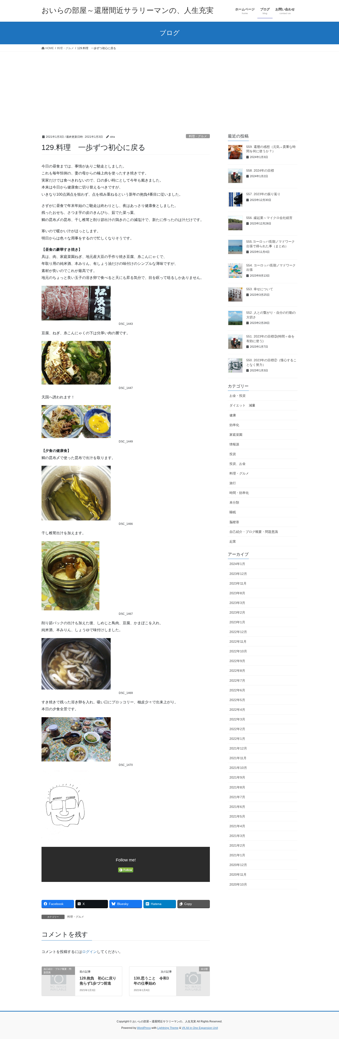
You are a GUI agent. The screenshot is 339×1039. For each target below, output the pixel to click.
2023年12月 (238, 574)
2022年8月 (237, 670)
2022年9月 (237, 661)
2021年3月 (237, 836)
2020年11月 (238, 874)
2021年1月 (237, 855)
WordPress (144, 1028)
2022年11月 (238, 641)
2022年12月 (238, 632)
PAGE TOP (327, 1004)
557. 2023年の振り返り (263, 194)
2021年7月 (237, 797)
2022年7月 (237, 680)
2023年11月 (238, 583)
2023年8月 (237, 593)
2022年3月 (237, 719)
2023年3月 (237, 603)
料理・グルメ (198, 136)
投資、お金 (237, 464)
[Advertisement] (169, 86)
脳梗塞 (234, 522)
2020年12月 (238, 865)
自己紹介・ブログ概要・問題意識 (253, 532)
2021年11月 (238, 758)
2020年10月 (238, 884)
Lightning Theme (167, 1028)
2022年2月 (237, 729)
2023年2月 (237, 612)
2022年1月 (237, 738)
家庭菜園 (235, 434)
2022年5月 (237, 700)
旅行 (232, 483)
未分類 (234, 502)
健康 (232, 415)
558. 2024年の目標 (260, 170)
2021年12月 (238, 748)
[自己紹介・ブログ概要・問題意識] (58, 977)
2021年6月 (237, 807)
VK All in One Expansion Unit (200, 1028)
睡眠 (232, 512)
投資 (232, 454)
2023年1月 (237, 622)
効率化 (234, 425)
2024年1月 (237, 564)
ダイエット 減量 (242, 405)
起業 (232, 541)
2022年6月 (237, 690)
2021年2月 (237, 845)
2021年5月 (237, 816)
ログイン (89, 952)
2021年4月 (237, 826)
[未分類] (193, 977)
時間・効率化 (239, 493)
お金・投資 (237, 395)
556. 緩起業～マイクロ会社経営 (269, 218)
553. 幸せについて (259, 289)
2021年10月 (238, 768)
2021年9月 (237, 777)
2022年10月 (238, 651)
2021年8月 (237, 787)
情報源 (234, 444)
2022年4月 (237, 709)
